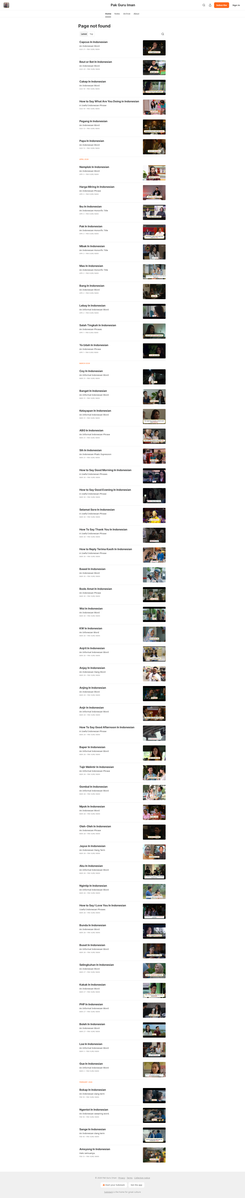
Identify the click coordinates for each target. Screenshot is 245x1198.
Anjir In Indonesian (91, 707)
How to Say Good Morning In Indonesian (105, 470)
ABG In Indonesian (91, 430)
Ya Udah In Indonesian (93, 345)
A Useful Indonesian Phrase (92, 105)
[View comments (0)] (100, 53)
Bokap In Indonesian (92, 1089)
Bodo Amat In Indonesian (95, 588)
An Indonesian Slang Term (92, 850)
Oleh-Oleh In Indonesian (95, 826)
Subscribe (221, 5)
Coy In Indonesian (91, 371)
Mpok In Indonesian (92, 806)
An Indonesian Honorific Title (93, 210)
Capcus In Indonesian (93, 42)
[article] (122, 48)
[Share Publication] (210, 5)
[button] (108, 13)
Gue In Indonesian (91, 1063)
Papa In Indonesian (91, 141)
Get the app (136, 1185)
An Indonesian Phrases (90, 329)
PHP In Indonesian (91, 1004)
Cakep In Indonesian (92, 81)
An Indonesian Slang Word (92, 671)
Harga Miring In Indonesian (96, 186)
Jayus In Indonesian (92, 846)
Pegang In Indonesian (93, 121)
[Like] (81, 53)
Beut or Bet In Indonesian (95, 61)
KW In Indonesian (90, 628)
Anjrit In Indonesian (92, 648)
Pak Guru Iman (93, 49)
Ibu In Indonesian (90, 206)
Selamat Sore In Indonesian (97, 509)
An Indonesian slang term (92, 1093)
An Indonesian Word (89, 45)
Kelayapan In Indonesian (95, 410)
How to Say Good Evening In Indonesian (105, 489)
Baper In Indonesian (92, 747)
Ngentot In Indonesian (93, 1109)
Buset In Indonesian (92, 945)
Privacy (121, 1177)
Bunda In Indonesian (92, 925)
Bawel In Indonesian (92, 569)
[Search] (204, 5)
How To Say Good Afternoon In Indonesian (106, 727)
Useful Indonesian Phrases (92, 909)
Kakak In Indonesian (92, 984)
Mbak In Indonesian (92, 246)
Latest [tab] (84, 34)
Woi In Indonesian (91, 608)
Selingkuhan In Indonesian (96, 964)
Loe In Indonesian (90, 1044)
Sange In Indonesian (92, 1129)
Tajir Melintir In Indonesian (96, 767)
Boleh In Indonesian (92, 1024)
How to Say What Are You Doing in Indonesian (109, 101)
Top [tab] (91, 34)
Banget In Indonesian (93, 391)
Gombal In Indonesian (93, 786)
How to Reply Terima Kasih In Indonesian (105, 549)
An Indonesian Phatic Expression (95, 454)
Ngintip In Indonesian (93, 885)
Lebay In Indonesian (92, 305)
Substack (108, 1192)
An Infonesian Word (89, 632)
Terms (130, 1177)
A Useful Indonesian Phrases (93, 474)
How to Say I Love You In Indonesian (102, 905)
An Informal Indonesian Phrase (94, 434)
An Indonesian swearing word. (94, 1113)
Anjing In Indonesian (92, 687)
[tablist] (87, 34)
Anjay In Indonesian (92, 668)
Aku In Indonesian (91, 866)
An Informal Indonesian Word (94, 309)
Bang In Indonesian (91, 285)
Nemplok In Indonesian (94, 167)
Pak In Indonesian (90, 226)
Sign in (236, 5)
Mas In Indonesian (91, 266)
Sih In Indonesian (90, 450)
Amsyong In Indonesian (94, 1149)
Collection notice (142, 1177)
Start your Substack (115, 1185)
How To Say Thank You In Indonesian (103, 529)
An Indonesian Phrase (90, 190)
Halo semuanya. (87, 1153)
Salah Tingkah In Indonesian (97, 325)
